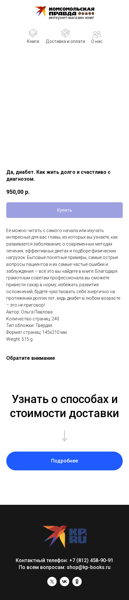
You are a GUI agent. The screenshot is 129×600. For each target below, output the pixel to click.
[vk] (64, 584)
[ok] (77, 584)
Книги (33, 41)
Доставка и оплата (65, 41)
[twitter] (52, 584)
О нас (96, 41)
